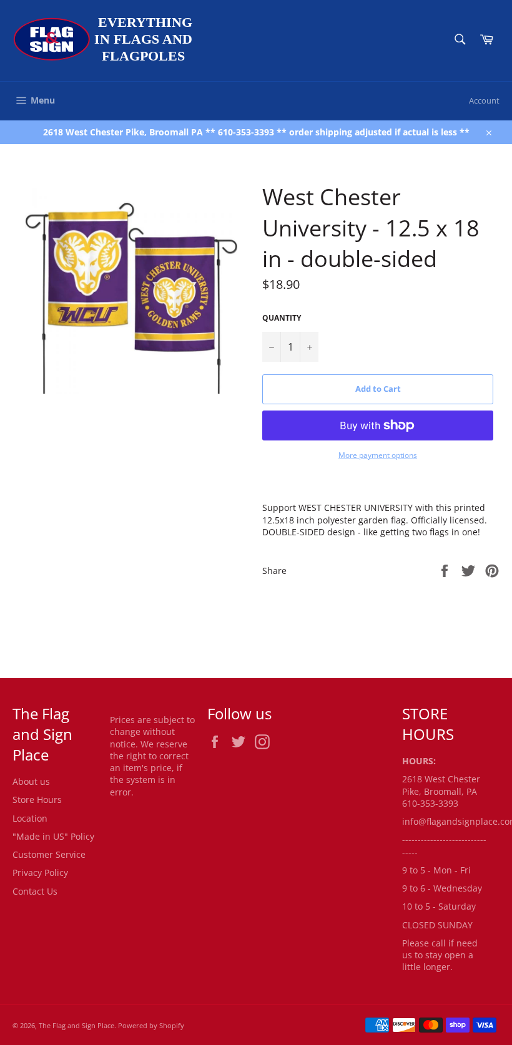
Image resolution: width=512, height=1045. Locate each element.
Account (484, 100)
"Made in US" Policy (53, 836)
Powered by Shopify (151, 1025)
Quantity (281, 318)
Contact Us (34, 891)
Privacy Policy (40, 872)
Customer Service (49, 854)
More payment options (377, 455)
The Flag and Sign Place (76, 1025)
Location (29, 818)
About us (31, 781)
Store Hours (37, 799)
